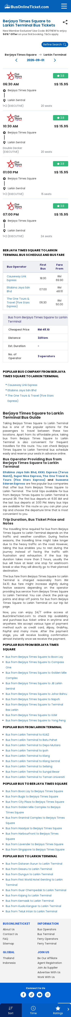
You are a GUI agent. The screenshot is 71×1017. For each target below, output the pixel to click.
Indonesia (9, 963)
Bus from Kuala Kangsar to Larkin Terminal (33, 906)
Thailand (8, 958)
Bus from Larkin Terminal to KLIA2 (27, 734)
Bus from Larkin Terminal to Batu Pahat (31, 740)
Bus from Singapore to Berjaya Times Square (35, 849)
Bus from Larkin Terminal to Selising (29, 766)
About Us (9, 929)
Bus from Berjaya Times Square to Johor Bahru (36, 694)
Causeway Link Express (22, 385)
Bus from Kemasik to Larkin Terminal (30, 901)
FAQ (5, 939)
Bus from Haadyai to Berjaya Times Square (34, 828)
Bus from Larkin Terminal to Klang (28, 756)
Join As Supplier (47, 967)
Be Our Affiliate (47, 958)
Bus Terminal (46, 934)
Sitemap (8, 943)
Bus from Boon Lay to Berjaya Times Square (34, 791)
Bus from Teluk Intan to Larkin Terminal (31, 911)
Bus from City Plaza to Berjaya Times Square (35, 802)
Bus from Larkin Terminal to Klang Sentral (33, 761)
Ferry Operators (47, 939)
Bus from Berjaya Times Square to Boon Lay (34, 657)
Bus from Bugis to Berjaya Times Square (32, 796)
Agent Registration (49, 963)
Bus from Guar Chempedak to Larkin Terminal (36, 890)
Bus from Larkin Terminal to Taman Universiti (35, 777)
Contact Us (10, 934)
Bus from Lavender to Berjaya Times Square (34, 844)
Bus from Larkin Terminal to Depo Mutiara (33, 745)
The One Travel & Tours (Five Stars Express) (35, 478)
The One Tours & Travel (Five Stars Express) (18, 302)
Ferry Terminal (46, 943)
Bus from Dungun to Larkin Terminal (29, 874)
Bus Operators (46, 929)
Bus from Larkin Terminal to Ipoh (27, 750)
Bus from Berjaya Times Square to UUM (31, 715)
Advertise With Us (48, 972)
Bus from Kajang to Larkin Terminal (28, 895)
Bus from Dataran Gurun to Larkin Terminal (34, 864)
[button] (11, 1010)
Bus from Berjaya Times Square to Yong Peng (36, 720)
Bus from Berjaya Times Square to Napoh (33, 699)
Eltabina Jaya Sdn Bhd (22, 390)
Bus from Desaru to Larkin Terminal (29, 869)
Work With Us (46, 977)
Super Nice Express (27, 476)
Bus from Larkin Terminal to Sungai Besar (32, 772)
